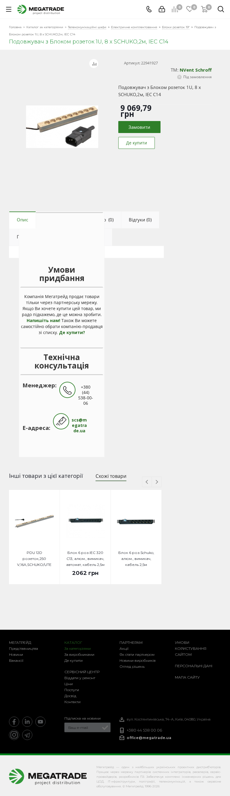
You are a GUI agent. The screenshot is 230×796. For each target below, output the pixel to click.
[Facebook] (14, 722)
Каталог (73, 642)
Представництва (23, 648)
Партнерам (131, 642)
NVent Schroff (196, 70)
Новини (16, 654)
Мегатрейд (20, 642)
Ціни (68, 684)
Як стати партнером (137, 654)
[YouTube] (40, 722)
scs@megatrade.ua (79, 425)
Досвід (70, 696)
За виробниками (79, 654)
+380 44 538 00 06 (144, 730)
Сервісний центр (81, 672)
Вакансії (16, 660)
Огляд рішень (132, 666)
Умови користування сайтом (190, 648)
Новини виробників (137, 660)
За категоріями (77, 648)
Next (157, 482)
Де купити (73, 660)
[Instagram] (14, 735)
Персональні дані (193, 666)
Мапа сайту (187, 677)
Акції (123, 648)
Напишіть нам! (43, 320)
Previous (147, 482)
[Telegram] (27, 735)
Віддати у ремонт (79, 678)
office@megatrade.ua (149, 737)
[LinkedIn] (27, 722)
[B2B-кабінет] (162, 9)
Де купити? (72, 332)
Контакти (72, 702)
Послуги (71, 690)
